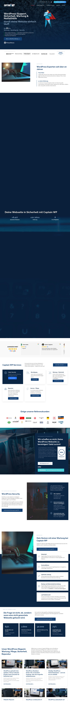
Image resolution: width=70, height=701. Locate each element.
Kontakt (63, 5)
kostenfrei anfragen (13, 398)
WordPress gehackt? (40, 5)
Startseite (33, 5)
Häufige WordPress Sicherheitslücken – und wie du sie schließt (56, 672)
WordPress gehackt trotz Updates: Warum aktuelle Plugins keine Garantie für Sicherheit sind (11, 673)
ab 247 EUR (35, 379)
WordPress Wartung (50, 5)
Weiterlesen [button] (24, 353)
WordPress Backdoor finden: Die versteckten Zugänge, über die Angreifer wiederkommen (34, 673)
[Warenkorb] (49, 2)
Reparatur (58, 5)
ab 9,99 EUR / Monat (58, 380)
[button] (64, 349)
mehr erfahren (12, 378)
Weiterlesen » (7, 684)
